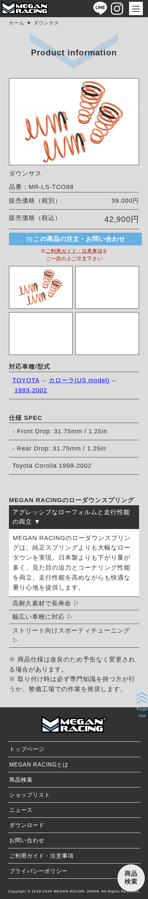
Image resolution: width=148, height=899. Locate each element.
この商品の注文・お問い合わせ (79, 238)
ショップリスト (29, 795)
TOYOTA (26, 380)
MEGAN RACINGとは (38, 765)
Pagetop (142, 712)
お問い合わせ (26, 840)
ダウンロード (26, 825)
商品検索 (21, 780)
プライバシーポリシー (38, 871)
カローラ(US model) (79, 380)
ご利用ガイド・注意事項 (74, 251)
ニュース (21, 810)
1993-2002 (30, 390)
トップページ (26, 749)
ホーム (16, 22)
